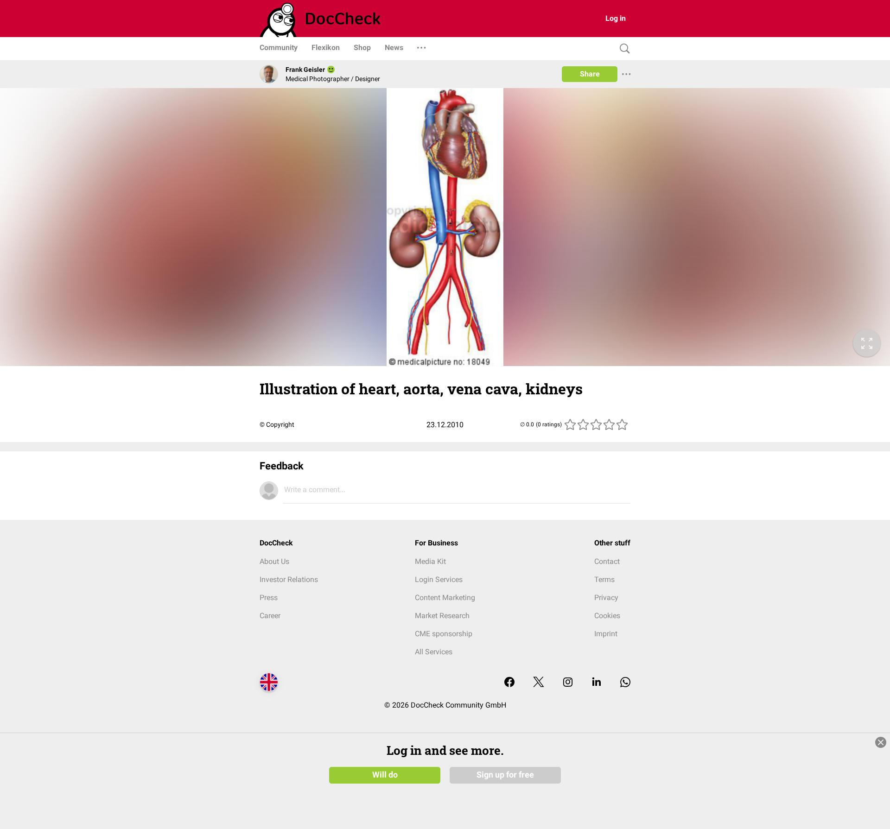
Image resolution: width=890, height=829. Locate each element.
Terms (604, 579)
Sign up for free (505, 774)
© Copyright (277, 424)
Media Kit (430, 561)
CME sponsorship (443, 633)
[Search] (622, 49)
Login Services (439, 579)
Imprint (605, 633)
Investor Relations (289, 579)
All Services (433, 651)
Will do (385, 774)
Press (269, 597)
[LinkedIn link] (596, 682)
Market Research (442, 615)
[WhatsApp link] (625, 682)
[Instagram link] (568, 682)
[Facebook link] (509, 682)
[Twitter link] (538, 682)
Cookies (607, 615)
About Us (274, 561)
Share (590, 74)
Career (270, 615)
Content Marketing (445, 597)
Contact (607, 561)
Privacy (606, 597)
